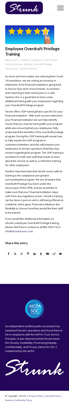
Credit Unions (50, 60)
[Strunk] (28, 8)
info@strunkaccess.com (19, 231)
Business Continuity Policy (18, 400)
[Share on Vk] (47, 254)
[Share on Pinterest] (28, 254)
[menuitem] (58, 8)
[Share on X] (15, 254)
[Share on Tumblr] (41, 254)
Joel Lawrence (30, 68)
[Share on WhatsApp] (22, 254)
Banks (26, 60)
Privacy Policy (36, 395)
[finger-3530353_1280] (29, 34)
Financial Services (14, 64)
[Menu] (58, 8)
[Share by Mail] (60, 254)
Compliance (36, 60)
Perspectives (11, 68)
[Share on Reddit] (54, 254)
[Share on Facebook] (8, 254)
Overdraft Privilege (42, 64)
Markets (28, 64)
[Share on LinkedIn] (34, 254)
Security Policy (52, 395)
